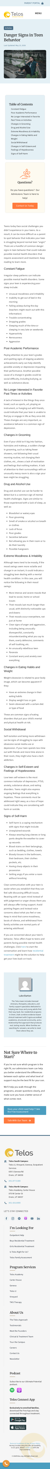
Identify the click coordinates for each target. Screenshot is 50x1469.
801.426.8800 (15, 1202)
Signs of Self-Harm (19, 153)
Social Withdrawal (19, 142)
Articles (8, 28)
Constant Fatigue (18, 109)
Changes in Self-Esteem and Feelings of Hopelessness (23, 148)
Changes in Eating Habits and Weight (24, 137)
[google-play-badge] (18, 1418)
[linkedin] (38, 1218)
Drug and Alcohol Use (20, 127)
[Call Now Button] (6, 1463)
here (23, 946)
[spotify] (19, 1218)
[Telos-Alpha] (13, 12)
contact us (28, 1447)
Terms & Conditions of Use (19, 1443)
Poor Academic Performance (24, 112)
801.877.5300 (15, 1181)
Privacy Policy (35, 1443)
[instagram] (12, 1218)
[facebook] (6, 1218)
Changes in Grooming (20, 124)
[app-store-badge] (18, 1425)
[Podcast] (25, 1218)
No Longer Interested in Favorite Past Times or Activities (25, 118)
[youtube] (32, 1218)
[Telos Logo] (19, 1148)
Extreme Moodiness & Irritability (25, 131)
